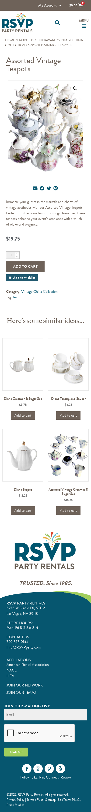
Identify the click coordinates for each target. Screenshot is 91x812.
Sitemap (50, 799)
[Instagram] (38, 768)
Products (25, 40)
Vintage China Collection (39, 291)
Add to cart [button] (22, 415)
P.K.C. (76, 799)
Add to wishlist (24, 277)
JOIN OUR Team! (21, 692)
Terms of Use (35, 799)
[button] (57, 23)
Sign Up (16, 751)
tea (15, 297)
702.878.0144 (17, 641)
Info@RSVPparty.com (24, 647)
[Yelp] (60, 768)
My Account (47, 5)
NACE (12, 670)
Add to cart (25, 266)
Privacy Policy (15, 799)
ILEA (10, 676)
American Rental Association (28, 664)
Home (10, 40)
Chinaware (46, 40)
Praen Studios (15, 804)
